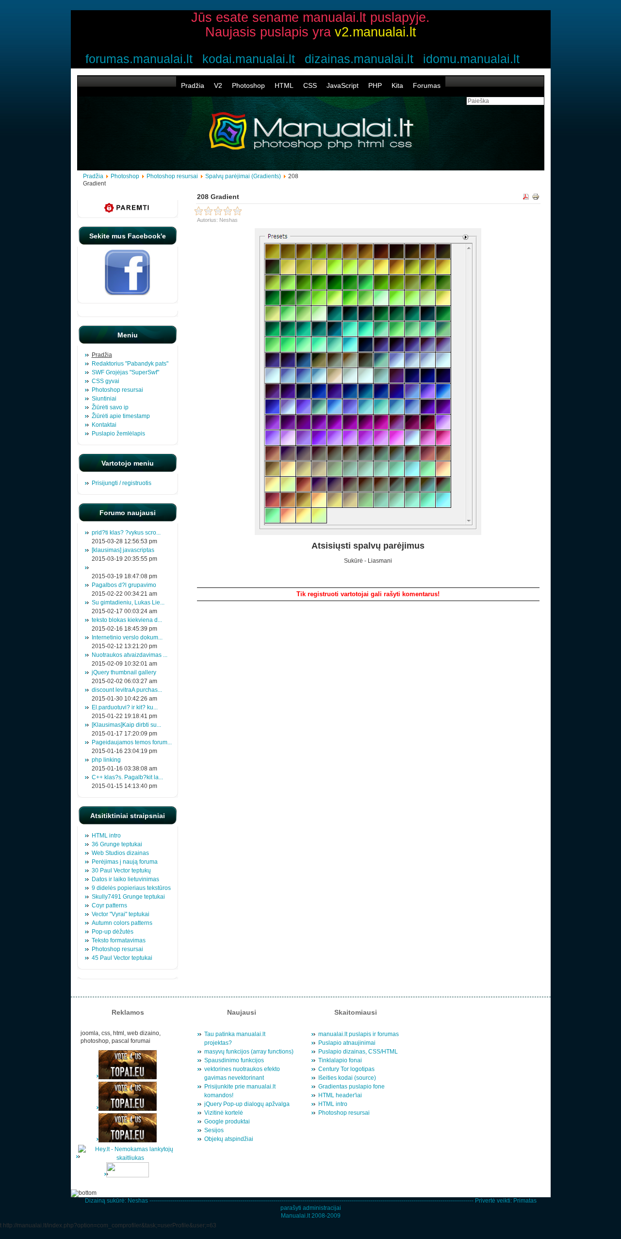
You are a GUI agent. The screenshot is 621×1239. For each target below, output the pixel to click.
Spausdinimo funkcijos (234, 1060)
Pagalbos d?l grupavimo (124, 585)
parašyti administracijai (310, 1208)
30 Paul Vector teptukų (121, 870)
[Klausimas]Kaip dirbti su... (126, 724)
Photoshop (248, 85)
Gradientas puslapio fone (351, 1086)
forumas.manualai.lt (139, 59)
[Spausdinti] (535, 198)
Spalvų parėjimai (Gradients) (243, 176)
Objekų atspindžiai (228, 1139)
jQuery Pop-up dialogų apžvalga (247, 1104)
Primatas (525, 1200)
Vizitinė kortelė (223, 1112)
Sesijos (214, 1130)
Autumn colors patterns (122, 923)
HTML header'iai (340, 1095)
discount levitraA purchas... (127, 689)
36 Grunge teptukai (117, 844)
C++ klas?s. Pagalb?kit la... (127, 777)
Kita (397, 85)
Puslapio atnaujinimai (347, 1042)
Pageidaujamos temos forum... (132, 742)
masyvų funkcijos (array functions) (249, 1051)
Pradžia (192, 85)
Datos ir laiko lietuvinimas (125, 879)
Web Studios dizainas (120, 853)
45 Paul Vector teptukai (122, 957)
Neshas (138, 1200)
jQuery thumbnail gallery (124, 672)
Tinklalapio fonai (340, 1060)
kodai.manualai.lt (248, 59)
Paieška (523, 575)
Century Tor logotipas (346, 1069)
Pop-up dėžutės (112, 931)
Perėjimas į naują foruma (125, 861)
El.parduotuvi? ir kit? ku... (125, 707)
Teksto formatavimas (119, 940)
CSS (310, 85)
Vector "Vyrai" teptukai (120, 914)
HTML (284, 85)
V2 (218, 85)
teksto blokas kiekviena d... (127, 620)
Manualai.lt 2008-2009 (311, 1215)
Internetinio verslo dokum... (127, 637)
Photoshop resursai (172, 176)
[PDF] (526, 198)
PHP (375, 85)
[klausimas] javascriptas (123, 550)
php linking (106, 759)
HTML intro (106, 835)
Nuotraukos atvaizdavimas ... (129, 655)
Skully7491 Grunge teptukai (128, 896)
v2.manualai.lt (375, 32)
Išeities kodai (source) (347, 1077)
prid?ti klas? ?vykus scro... (126, 532)
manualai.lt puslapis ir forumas (358, 1034)
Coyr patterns (109, 905)
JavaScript (343, 85)
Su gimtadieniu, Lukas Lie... (128, 602)
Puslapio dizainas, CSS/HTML (358, 1051)
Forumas (427, 85)
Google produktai (227, 1121)
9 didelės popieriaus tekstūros (131, 888)
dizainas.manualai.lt (359, 59)
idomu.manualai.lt (471, 59)
